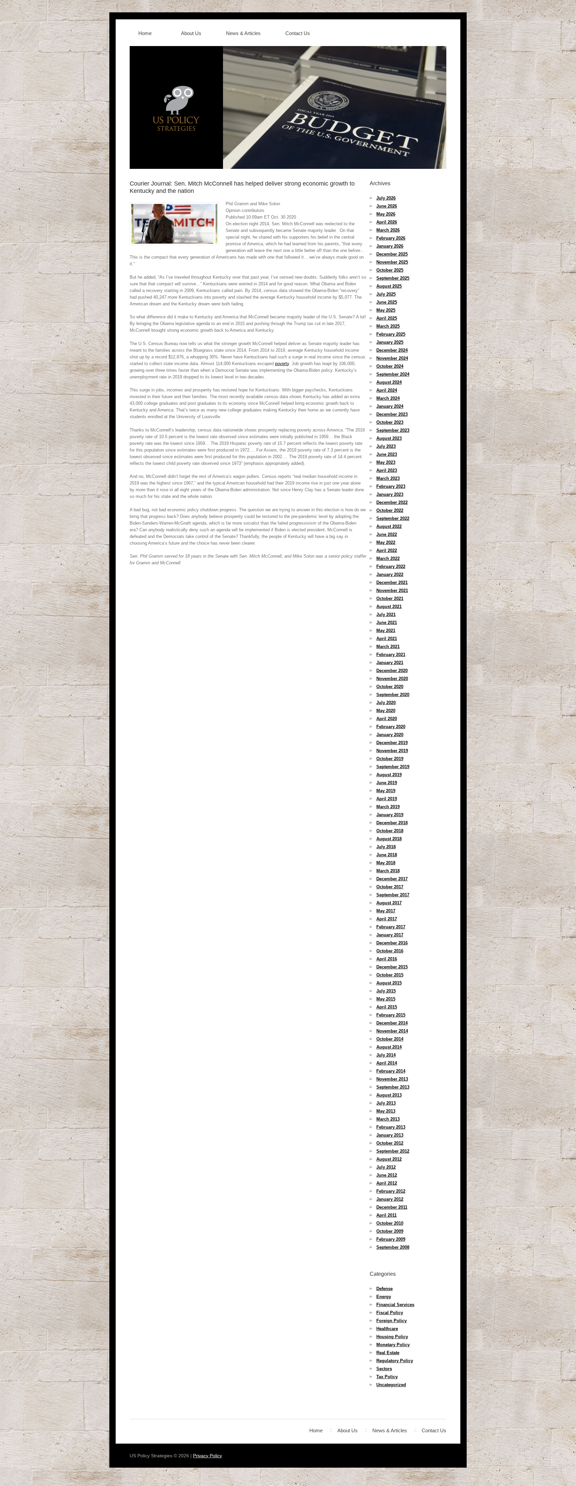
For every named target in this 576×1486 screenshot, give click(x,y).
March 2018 (388, 870)
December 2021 (392, 582)
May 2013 (385, 1111)
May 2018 (385, 862)
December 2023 (392, 414)
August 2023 (389, 438)
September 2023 (392, 430)
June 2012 (386, 1175)
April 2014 (386, 1063)
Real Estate (387, 1352)
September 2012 (392, 1151)
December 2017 (392, 878)
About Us (191, 33)
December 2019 (392, 742)
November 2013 (392, 1079)
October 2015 (389, 974)
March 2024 (388, 398)
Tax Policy (387, 1376)
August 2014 (389, 1047)
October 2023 (389, 422)
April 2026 (386, 222)
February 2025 (390, 334)
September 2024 (392, 374)
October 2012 (389, 1143)
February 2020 (390, 726)
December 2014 (392, 1022)
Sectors (384, 1368)
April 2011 (386, 1215)
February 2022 (390, 566)
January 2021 (389, 662)
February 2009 (390, 1239)
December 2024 (392, 350)
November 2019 (392, 750)
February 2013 (390, 1127)
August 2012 (389, 1159)
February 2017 (390, 926)
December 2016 (392, 942)
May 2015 (385, 998)
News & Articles (243, 33)
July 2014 (386, 1055)
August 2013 (389, 1095)
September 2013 (392, 1087)
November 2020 (392, 678)
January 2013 (389, 1135)
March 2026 (388, 230)
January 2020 (389, 734)
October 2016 (389, 950)
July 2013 (386, 1103)
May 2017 (385, 910)
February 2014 (390, 1071)
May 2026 (385, 214)
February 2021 (390, 654)
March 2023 (388, 478)
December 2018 (392, 822)
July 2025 (386, 294)
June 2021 (386, 622)
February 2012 (390, 1191)
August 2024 (389, 382)
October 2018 (389, 830)
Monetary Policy (393, 1344)
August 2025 (389, 286)
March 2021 (388, 646)
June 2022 (386, 534)
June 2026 (386, 206)
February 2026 (390, 238)
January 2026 (389, 246)
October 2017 (389, 886)
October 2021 (389, 598)
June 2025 (386, 302)
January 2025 (389, 342)
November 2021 (392, 590)
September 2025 (392, 278)
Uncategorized (391, 1384)
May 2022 (385, 542)
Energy (383, 1296)
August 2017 (389, 902)
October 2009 (389, 1231)
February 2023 (390, 486)
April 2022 (386, 550)
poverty (282, 363)
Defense (384, 1288)
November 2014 (392, 1030)
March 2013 (388, 1119)
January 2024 (389, 406)
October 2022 (389, 510)
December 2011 (391, 1207)
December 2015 (392, 966)
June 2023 (386, 454)
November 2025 (392, 262)
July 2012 (386, 1167)
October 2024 (389, 366)
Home (145, 33)
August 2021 (389, 606)
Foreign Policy (391, 1320)
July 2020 (386, 702)
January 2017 (389, 934)
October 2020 (389, 686)
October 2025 (389, 270)
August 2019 (389, 774)
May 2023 (385, 462)
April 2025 (386, 318)
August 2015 (389, 982)
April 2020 (386, 718)
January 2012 (389, 1199)
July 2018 (386, 846)
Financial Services (395, 1304)
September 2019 (392, 766)
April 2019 (386, 798)
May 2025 (385, 310)
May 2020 (385, 710)
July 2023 (386, 446)
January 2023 (389, 494)
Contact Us (297, 33)
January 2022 (389, 574)
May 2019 (385, 790)
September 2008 (392, 1247)
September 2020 (392, 694)
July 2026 (386, 198)
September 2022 (392, 518)
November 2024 (392, 358)
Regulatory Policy (394, 1360)
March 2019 (388, 806)
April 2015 (386, 1006)
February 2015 (390, 1014)
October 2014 (389, 1039)
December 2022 (392, 502)
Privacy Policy (207, 1455)
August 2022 (389, 526)
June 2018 (386, 854)
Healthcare (387, 1328)
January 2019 (389, 814)
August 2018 (389, 838)
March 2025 (388, 326)
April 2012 (386, 1183)
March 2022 (388, 558)
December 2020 (392, 670)
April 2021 (386, 638)
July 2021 (386, 614)
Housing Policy (392, 1336)
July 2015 (386, 990)
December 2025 (392, 254)
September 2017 (392, 894)
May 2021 (385, 630)
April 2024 (386, 390)
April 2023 (386, 470)
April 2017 (386, 918)
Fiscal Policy (389, 1312)
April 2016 (386, 958)
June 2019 (386, 782)
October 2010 (389, 1223)
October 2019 (389, 758)
